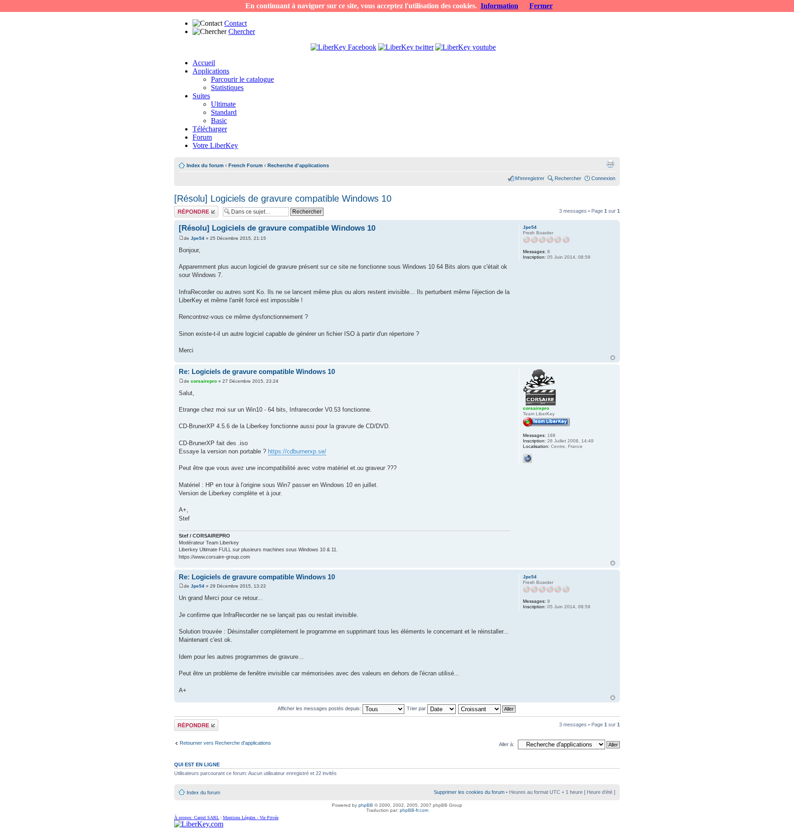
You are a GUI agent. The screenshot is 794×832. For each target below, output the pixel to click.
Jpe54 (197, 238)
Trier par (417, 708)
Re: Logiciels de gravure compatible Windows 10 (257, 371)
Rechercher (568, 178)
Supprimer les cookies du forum (469, 792)
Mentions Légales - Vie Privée (250, 817)
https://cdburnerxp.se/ (297, 451)
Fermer (541, 6)
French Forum (245, 165)
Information (499, 6)
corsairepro (204, 381)
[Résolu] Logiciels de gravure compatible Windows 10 (282, 198)
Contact (235, 23)
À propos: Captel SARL (196, 817)
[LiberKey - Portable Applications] (198, 824)
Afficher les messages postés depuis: (320, 708)
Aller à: (506, 744)
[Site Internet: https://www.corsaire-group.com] (527, 458)
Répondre (185, 208)
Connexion (603, 178)
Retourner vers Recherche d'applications (225, 743)
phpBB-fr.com (414, 810)
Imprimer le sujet (610, 163)
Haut (612, 357)
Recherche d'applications (298, 165)
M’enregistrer (529, 178)
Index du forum (205, 165)
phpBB (365, 805)
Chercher (241, 31)
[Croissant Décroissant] (487, 708)
